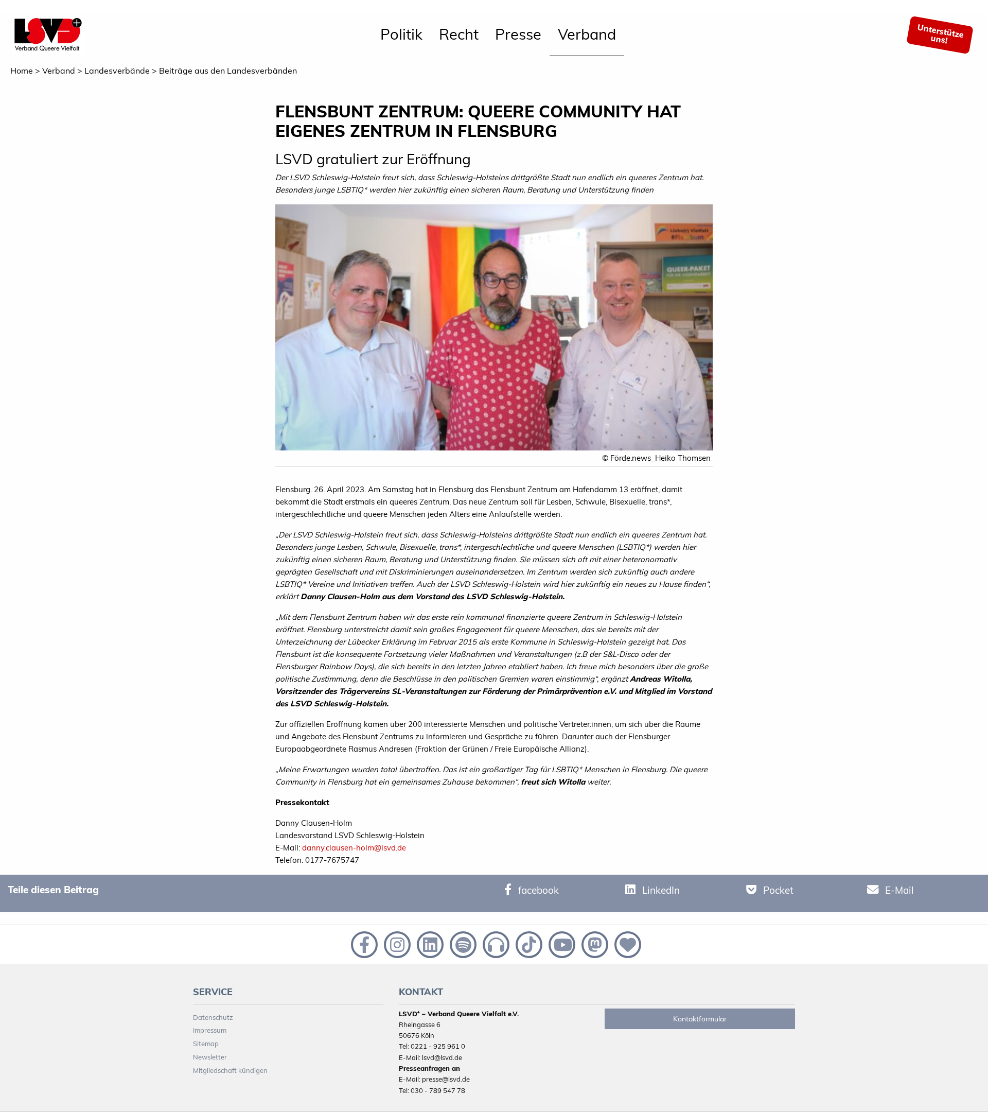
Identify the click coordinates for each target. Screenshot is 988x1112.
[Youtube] (560, 944)
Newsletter (210, 1057)
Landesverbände (117, 70)
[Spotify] (462, 944)
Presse (518, 34)
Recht (459, 34)
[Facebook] (363, 944)
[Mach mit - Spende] (625, 944)
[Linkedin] (429, 944)
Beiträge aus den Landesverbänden (228, 70)
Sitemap (206, 1043)
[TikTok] (527, 944)
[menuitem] (401, 35)
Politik (401, 34)
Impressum (209, 1030)
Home (21, 70)
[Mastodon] (593, 944)
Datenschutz (213, 1017)
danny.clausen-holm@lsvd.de (354, 848)
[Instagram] (396, 944)
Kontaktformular (700, 1018)
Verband (587, 34)
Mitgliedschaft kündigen (230, 1070)
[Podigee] (495, 944)
